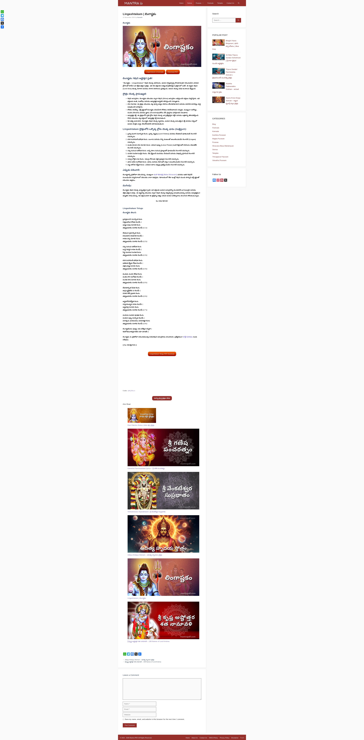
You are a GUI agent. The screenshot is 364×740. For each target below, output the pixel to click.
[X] (2, 23)
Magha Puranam (218, 139)
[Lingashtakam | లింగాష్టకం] (163, 577)
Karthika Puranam (219, 135)
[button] (238, 3)
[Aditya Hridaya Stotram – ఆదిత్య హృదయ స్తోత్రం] (163, 534)
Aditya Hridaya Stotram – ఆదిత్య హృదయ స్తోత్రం (145, 555)
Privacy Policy (224, 738)
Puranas (198, 3)
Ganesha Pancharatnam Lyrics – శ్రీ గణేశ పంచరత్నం (146, 468)
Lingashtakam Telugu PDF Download (162, 354)
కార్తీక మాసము (188, 337)
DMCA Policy (213, 738)
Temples (220, 3)
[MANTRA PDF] (133, 3)
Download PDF (173, 72)
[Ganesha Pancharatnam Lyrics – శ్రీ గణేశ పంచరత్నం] (163, 448)
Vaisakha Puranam (219, 160)
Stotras (189, 3)
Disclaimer (234, 738)
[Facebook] (2, 19)
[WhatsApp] (2, 12)
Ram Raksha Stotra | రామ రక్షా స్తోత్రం (141, 425)
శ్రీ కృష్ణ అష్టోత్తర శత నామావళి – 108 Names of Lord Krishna (148, 641)
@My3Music (131, 390)
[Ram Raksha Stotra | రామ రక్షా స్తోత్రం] (142, 416)
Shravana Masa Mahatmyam (223, 146)
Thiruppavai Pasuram (220, 157)
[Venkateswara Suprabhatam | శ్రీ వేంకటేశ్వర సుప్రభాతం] (163, 491)
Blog (214, 124)
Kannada (215, 131)
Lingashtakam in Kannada (154, 72)
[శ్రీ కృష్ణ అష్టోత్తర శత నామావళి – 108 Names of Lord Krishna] (163, 621)
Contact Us (230, 3)
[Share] (2, 27)
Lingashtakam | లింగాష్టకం (137, 598)
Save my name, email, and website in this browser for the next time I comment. (155, 719)
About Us (195, 738)
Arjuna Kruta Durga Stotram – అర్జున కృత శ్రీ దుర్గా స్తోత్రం (233, 101)
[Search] (238, 20)
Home (181, 3)
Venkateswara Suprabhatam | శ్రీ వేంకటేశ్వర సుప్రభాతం (147, 512)
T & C (242, 738)
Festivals (210, 3)
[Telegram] (2, 15)
